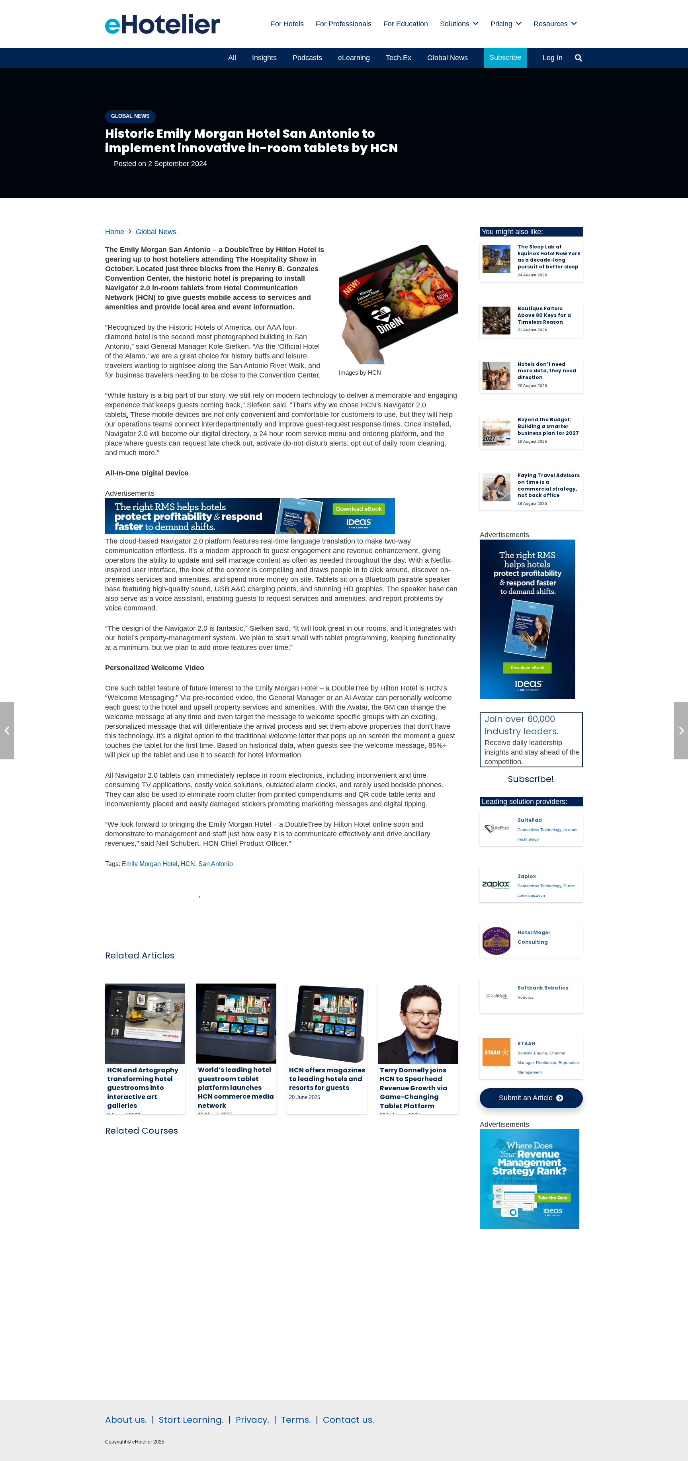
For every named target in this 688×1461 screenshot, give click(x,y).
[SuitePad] (496, 829)
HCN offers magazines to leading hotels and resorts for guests (327, 1079)
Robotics (526, 997)
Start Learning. (190, 1420)
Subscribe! (531, 779)
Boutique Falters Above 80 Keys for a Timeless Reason (544, 315)
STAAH (526, 1043)
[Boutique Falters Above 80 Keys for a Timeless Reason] (496, 320)
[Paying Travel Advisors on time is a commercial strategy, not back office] (496, 487)
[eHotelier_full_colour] (162, 24)
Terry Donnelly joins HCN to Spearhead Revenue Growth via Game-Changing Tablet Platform (414, 1088)
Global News (156, 232)
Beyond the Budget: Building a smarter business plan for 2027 (548, 426)
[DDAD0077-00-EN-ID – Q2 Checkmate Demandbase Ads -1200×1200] (529, 1226)
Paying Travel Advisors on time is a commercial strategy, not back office (549, 485)
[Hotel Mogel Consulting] (496, 941)
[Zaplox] (496, 885)
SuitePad (530, 820)
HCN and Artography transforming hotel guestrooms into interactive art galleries (142, 1088)
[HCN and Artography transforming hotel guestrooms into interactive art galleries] (145, 1024)
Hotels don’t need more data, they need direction (547, 371)
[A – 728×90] (250, 532)
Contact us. (348, 1420)
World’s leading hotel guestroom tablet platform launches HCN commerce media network (236, 1087)
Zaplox (527, 876)
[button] (476, 24)
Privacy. (252, 1420)
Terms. (296, 1420)
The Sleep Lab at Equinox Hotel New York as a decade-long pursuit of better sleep (549, 256)
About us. (126, 1420)
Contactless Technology (539, 829)
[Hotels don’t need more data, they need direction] (496, 376)
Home (114, 232)
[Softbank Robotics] (496, 996)
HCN (188, 863)
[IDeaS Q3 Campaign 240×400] (527, 696)
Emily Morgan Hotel (150, 863)
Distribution (546, 1062)
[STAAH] (496, 1052)
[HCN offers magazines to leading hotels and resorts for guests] (327, 1024)
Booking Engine (532, 1053)
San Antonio (215, 863)
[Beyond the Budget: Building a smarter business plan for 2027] (496, 432)
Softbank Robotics (543, 987)
